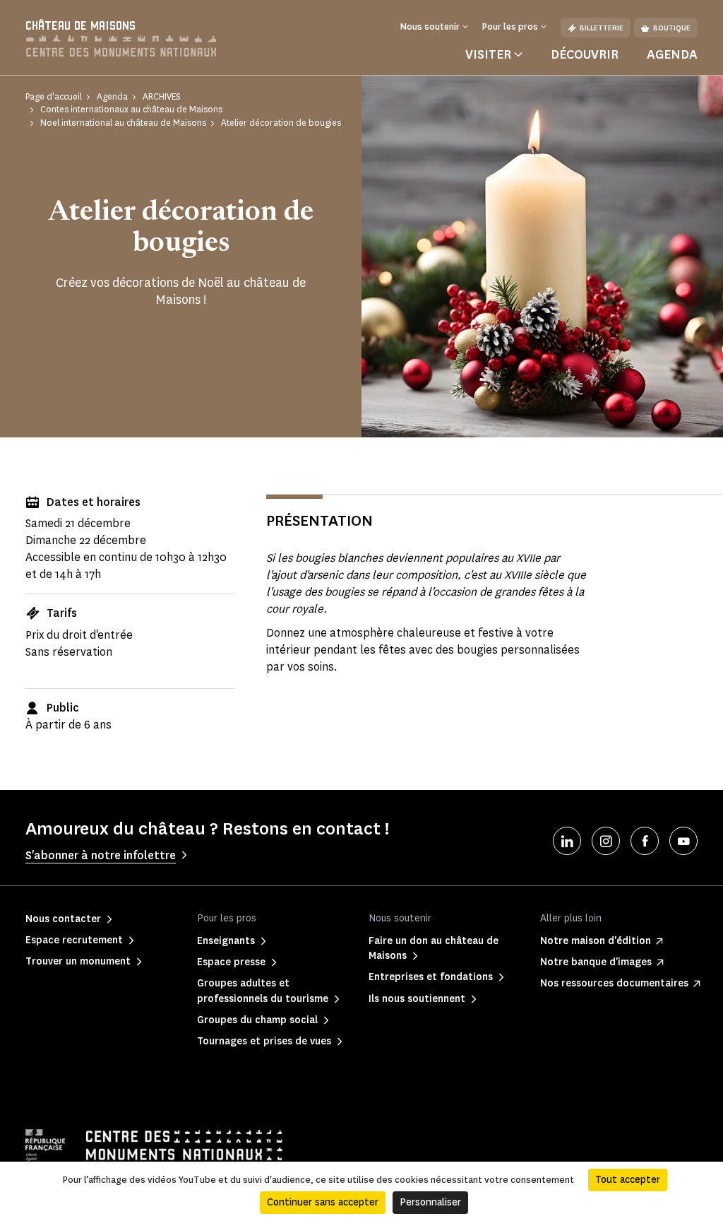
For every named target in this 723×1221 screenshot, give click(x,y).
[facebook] (645, 841)
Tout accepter (627, 1179)
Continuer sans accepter (322, 1202)
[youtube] (683, 841)
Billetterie (601, 28)
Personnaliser (430, 1202)
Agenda (672, 54)
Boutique (672, 28)
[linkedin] (567, 841)
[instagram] (606, 841)
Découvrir (585, 54)
